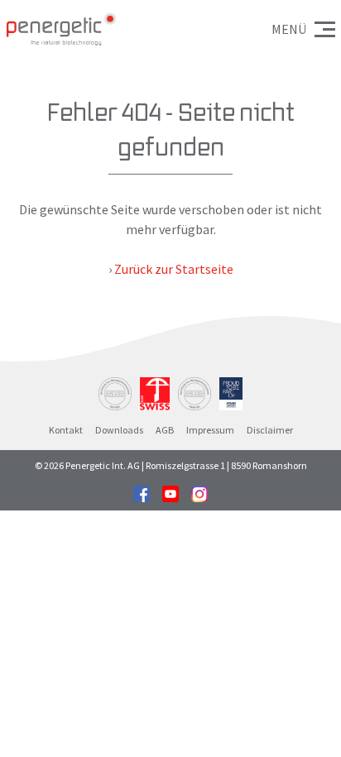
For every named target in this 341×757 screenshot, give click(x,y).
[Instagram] (199, 492)
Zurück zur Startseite (173, 269)
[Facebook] (141, 492)
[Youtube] (170, 492)
